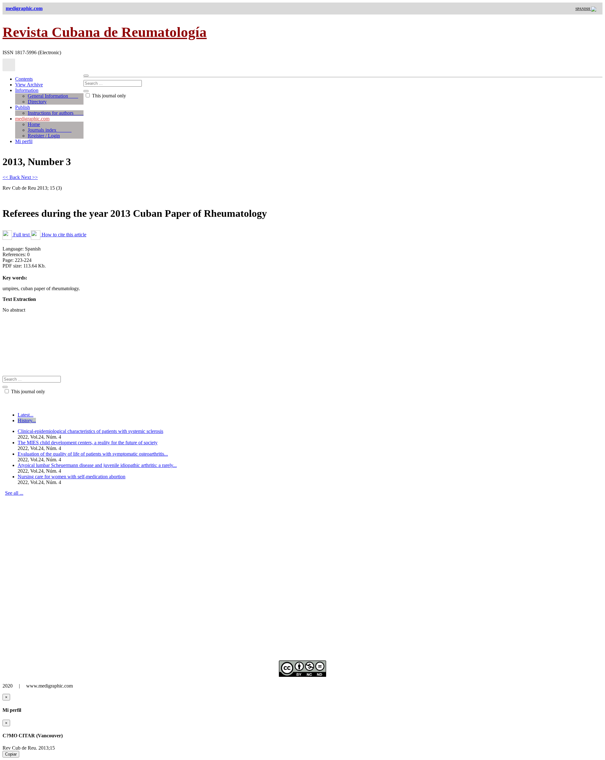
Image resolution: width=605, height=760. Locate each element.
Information (26, 90)
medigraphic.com (32, 118)
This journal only (108, 95)
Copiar (11, 754)
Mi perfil (23, 141)
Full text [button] (21, 234)
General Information (53, 96)
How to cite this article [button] (63, 234)
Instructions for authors (56, 113)
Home (34, 124)
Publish (22, 107)
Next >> (29, 177)
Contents (24, 79)
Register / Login (44, 135)
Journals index (50, 130)
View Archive (29, 84)
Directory (37, 101)
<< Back (12, 177)
